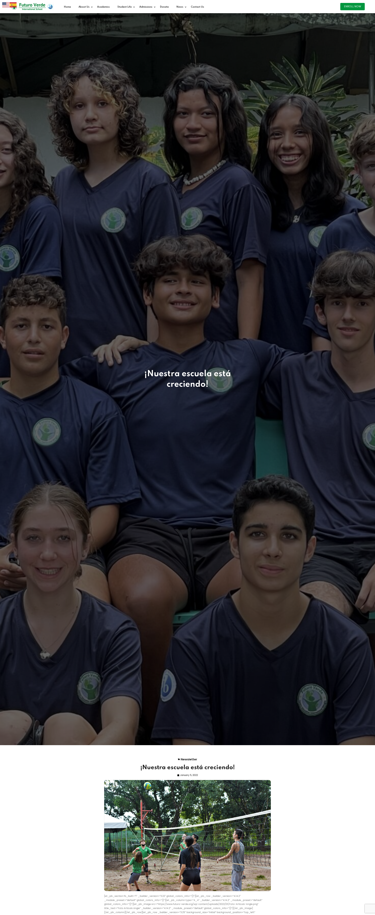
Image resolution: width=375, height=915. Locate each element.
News (179, 7)
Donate (164, 7)
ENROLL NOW (352, 6)
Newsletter (189, 759)
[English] (6, 4)
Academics (103, 7)
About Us (84, 7)
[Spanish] (13, 4)
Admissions (145, 7)
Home (67, 7)
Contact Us (197, 7)
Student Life (124, 7)
